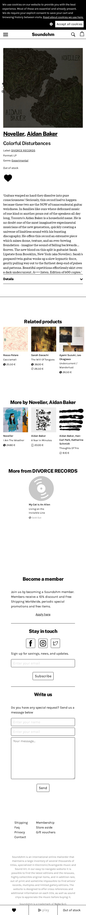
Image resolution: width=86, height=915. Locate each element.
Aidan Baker (42, 133)
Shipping (21, 822)
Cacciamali (10, 359)
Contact (20, 837)
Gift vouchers (45, 832)
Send (43, 788)
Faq (17, 827)
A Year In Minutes (41, 440)
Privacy (19, 832)
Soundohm (43, 34)
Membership (45, 822)
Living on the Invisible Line (37, 510)
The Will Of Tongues (43, 359)
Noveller (13, 133)
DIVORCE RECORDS (23, 150)
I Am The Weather (13, 440)
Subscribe (43, 676)
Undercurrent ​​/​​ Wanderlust (68, 365)
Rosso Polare (10, 355)
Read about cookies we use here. (63, 17)
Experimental (20, 160)
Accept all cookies (69, 24)
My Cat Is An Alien (39, 504)
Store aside (44, 827)
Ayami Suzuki (67, 355)
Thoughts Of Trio (69, 448)
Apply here (43, 614)
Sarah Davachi (40, 355)
